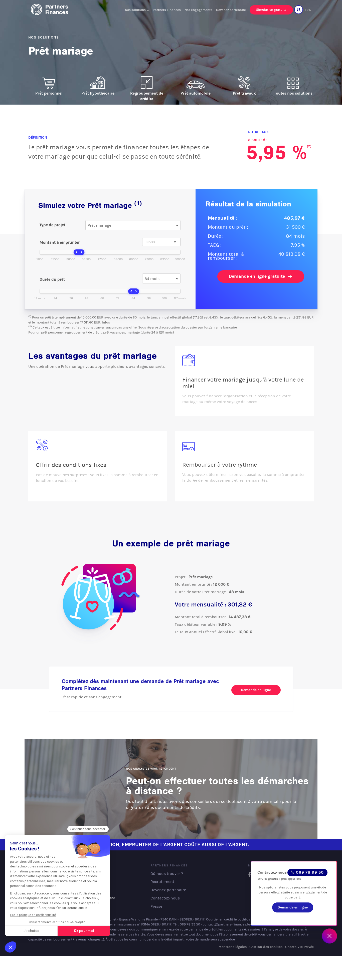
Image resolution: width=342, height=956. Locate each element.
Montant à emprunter (60, 242)
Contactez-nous (272, 872)
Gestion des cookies (265, 947)
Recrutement (162, 881)
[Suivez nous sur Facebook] (249, 875)
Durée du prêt (52, 279)
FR (306, 10)
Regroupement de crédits (146, 96)
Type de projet (52, 224)
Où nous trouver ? (166, 873)
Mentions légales (233, 947)
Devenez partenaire (231, 10)
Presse (156, 906)
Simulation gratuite (271, 10)
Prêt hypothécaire (97, 93)
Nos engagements (198, 10)
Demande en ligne (256, 690)
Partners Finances (167, 10)
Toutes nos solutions (293, 93)
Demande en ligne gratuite (258, 276)
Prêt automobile (196, 93)
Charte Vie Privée (299, 947)
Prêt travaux (244, 93)
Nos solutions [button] (135, 10)
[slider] (79, 252)
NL (311, 10)
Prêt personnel (49, 93)
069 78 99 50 (309, 872)
